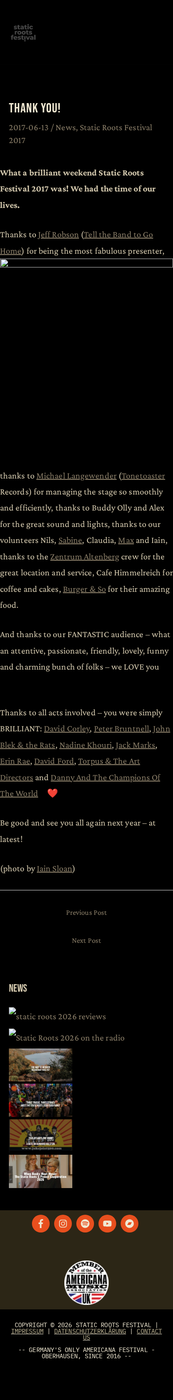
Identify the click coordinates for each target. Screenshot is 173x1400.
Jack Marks (135, 745)
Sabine (71, 540)
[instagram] (64, 1223)
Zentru (84, 556)
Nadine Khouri (85, 745)
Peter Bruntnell (121, 728)
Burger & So (84, 589)
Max (126, 540)
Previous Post (86, 912)
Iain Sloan (54, 868)
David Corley (67, 728)
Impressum (27, 1331)
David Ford (54, 761)
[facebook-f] (42, 1223)
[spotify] (86, 1223)
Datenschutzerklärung (90, 1331)
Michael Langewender (76, 475)
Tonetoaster (143, 475)
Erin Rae (15, 761)
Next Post (86, 940)
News (65, 127)
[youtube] (108, 1223)
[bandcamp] (131, 1223)
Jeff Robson (58, 234)
